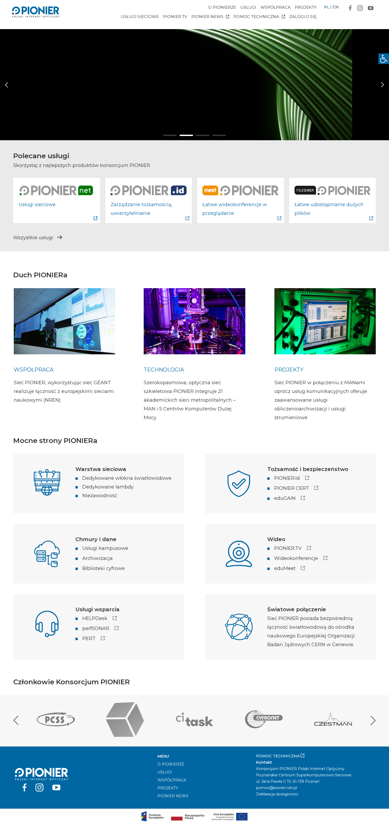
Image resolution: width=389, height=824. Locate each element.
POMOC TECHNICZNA (256, 16)
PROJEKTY (305, 7)
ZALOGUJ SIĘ (302, 16)
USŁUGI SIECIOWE (140, 16)
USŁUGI (248, 7)
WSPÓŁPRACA (275, 7)
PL (326, 7)
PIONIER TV (175, 16)
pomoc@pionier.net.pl (276, 787)
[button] (383, 58)
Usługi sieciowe (37, 204)
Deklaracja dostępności (277, 794)
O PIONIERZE (222, 7)
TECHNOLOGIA (164, 369)
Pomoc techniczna (278, 756)
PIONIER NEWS (207, 16)
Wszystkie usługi (34, 238)
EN (336, 7)
